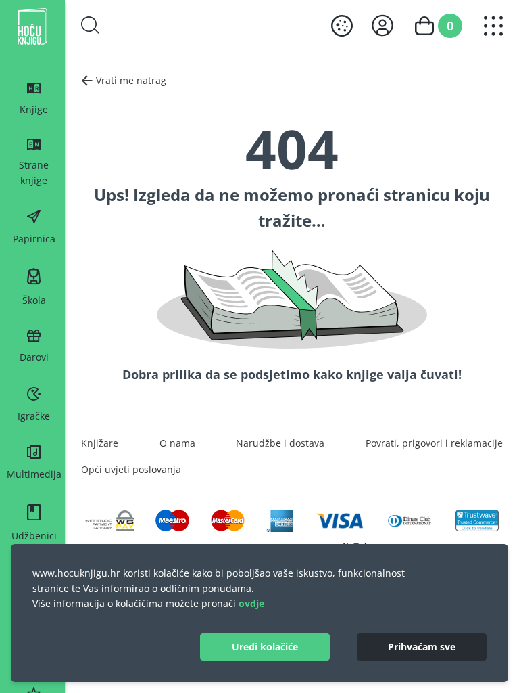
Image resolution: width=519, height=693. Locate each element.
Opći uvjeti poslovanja (131, 469)
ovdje (251, 603)
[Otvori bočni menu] (493, 26)
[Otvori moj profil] (382, 25)
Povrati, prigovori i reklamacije (434, 443)
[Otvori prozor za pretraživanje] (90, 25)
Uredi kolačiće (265, 646)
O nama (177, 443)
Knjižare (99, 443)
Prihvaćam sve (421, 646)
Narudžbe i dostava (280, 443)
